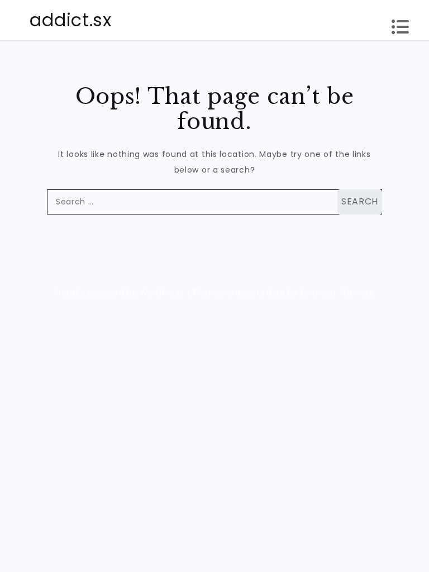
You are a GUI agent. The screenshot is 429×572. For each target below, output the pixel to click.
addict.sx (70, 19)
